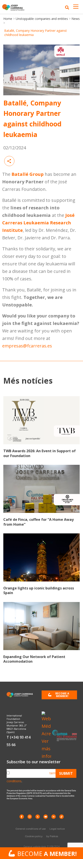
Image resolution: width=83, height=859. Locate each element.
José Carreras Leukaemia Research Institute (38, 222)
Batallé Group (28, 174)
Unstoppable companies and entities (42, 19)
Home (8, 19)
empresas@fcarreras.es (27, 346)
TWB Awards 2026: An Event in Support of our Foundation (39, 453)
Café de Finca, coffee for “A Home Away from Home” (38, 522)
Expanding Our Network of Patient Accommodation (34, 659)
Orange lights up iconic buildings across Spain (38, 590)
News (75, 19)
